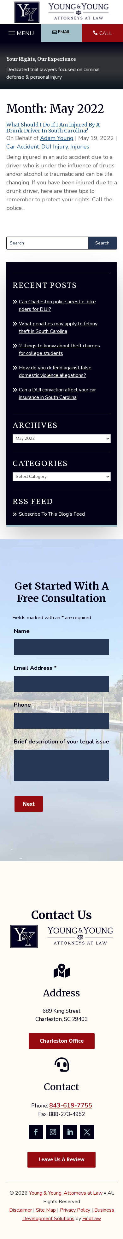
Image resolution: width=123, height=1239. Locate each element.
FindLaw (91, 1218)
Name (22, 631)
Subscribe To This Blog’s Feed (52, 514)
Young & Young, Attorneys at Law (65, 1193)
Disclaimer (20, 1210)
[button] (20, 31)
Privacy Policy (75, 1210)
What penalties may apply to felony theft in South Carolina (58, 327)
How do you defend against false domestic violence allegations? (55, 371)
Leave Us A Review (61, 1159)
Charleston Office (62, 1040)
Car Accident (22, 146)
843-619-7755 (70, 1105)
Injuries (79, 146)
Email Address (35, 668)
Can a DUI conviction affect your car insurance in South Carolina (57, 393)
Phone (22, 705)
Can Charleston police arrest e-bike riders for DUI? (57, 305)
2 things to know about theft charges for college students (59, 349)
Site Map (46, 1210)
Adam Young (56, 138)
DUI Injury (54, 146)
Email (64, 32)
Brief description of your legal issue (61, 741)
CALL (105, 33)
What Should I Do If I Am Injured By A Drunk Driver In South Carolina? (53, 127)
